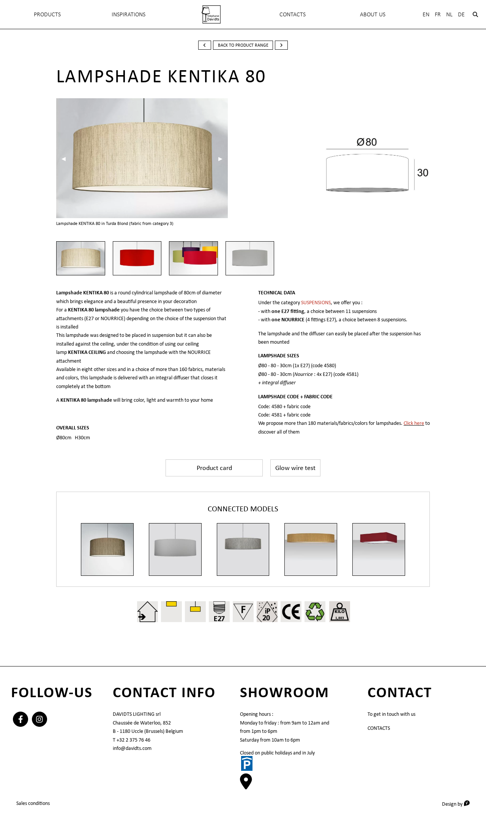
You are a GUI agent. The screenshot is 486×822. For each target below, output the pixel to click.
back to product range (243, 45)
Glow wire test (295, 467)
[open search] (475, 14)
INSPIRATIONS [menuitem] (128, 14)
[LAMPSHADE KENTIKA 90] (175, 549)
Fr (438, 14)
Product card (214, 467)
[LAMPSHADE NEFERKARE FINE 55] (378, 549)
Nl (449, 14)
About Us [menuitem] (372, 14)
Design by (458, 803)
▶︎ (223, 158)
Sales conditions (33, 803)
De (461, 14)
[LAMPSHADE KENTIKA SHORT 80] (243, 549)
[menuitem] (211, 14)
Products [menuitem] (47, 14)
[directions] (246, 785)
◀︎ (66, 158)
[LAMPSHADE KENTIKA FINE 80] (310, 549)
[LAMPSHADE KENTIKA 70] (107, 549)
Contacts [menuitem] (292, 14)
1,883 (339, 617)
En (426, 14)
